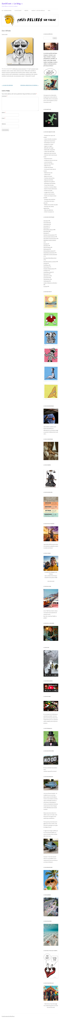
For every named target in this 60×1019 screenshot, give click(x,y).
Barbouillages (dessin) (48, 229)
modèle (34, 72)
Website (26, 10)
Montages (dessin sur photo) (50, 261)
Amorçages (46, 226)
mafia (31, 72)
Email (3, 118)
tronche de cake (9, 76)
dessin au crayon (20, 70)
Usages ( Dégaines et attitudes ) (50, 283)
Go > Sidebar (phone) (6, 10)
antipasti (33, 68)
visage (22, 76)
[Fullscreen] (57, 675)
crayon (8, 70)
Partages (45, 263)
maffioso (27, 72)
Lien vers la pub (50, 581)
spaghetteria (28, 74)
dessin (15, 70)
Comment (4, 96)
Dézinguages (46, 249)
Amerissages (46, 224)
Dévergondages (47, 247)
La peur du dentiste (7, 85)
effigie (26, 70)
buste (37, 68)
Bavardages (46, 231)
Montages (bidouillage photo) (50, 258)
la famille (32, 70)
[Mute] (55, 675)
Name (4, 112)
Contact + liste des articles (38, 10)
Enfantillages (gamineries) (49, 252)
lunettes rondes (21, 72)
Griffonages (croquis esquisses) (19, 68)
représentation (15, 74)
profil (10, 74)
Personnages (46, 267)
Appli (49, 10)
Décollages (46, 245)
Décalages (46, 243)
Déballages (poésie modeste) (50, 240)
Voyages (45, 286)
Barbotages (46, 227)
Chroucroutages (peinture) (49, 236)
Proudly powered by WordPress (8, 1016)
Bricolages (46, 233)
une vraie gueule (17, 76)
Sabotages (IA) (47, 275)
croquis (11, 70)
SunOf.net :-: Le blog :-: (12, 3)
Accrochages (46, 222)
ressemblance (22, 74)
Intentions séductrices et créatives (29, 85)
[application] (51, 663)
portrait (7, 74)
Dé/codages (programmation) (50, 238)
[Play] (45, 675)
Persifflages (46, 265)
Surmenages (46, 277)
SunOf (33, 76)
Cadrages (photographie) (49, 235)
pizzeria (3, 74)
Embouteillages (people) (49, 251)
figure (29, 70)
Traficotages (46, 281)
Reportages (46, 274)
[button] (51, 663)
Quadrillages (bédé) (48, 272)
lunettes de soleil (14, 72)
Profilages (46, 270)
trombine (4, 76)
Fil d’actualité (18, 10)
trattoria (35, 74)
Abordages (46, 220)
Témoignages (46, 279)
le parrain (8, 72)
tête (32, 74)
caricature (4, 70)
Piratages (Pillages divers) (49, 268)
